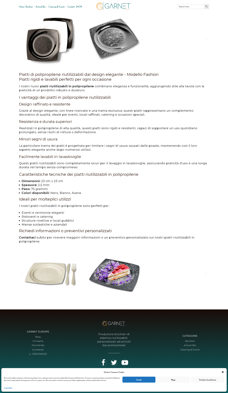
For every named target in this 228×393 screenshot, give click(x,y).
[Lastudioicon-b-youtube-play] (124, 362)
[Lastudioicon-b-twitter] (114, 362)
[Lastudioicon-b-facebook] (103, 362)
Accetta (139, 379)
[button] (222, 372)
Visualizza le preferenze (207, 379)
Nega (173, 379)
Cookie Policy (8, 388)
